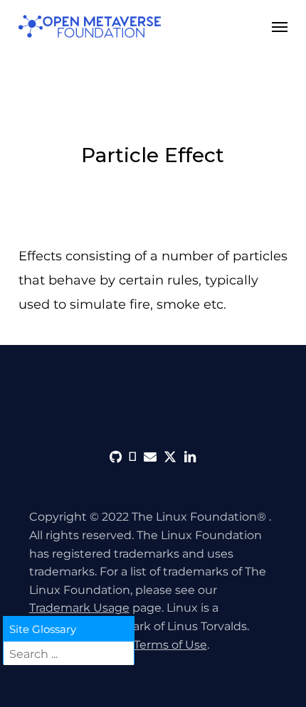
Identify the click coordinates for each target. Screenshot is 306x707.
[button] (279, 26)
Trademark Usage (79, 608)
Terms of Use (170, 645)
